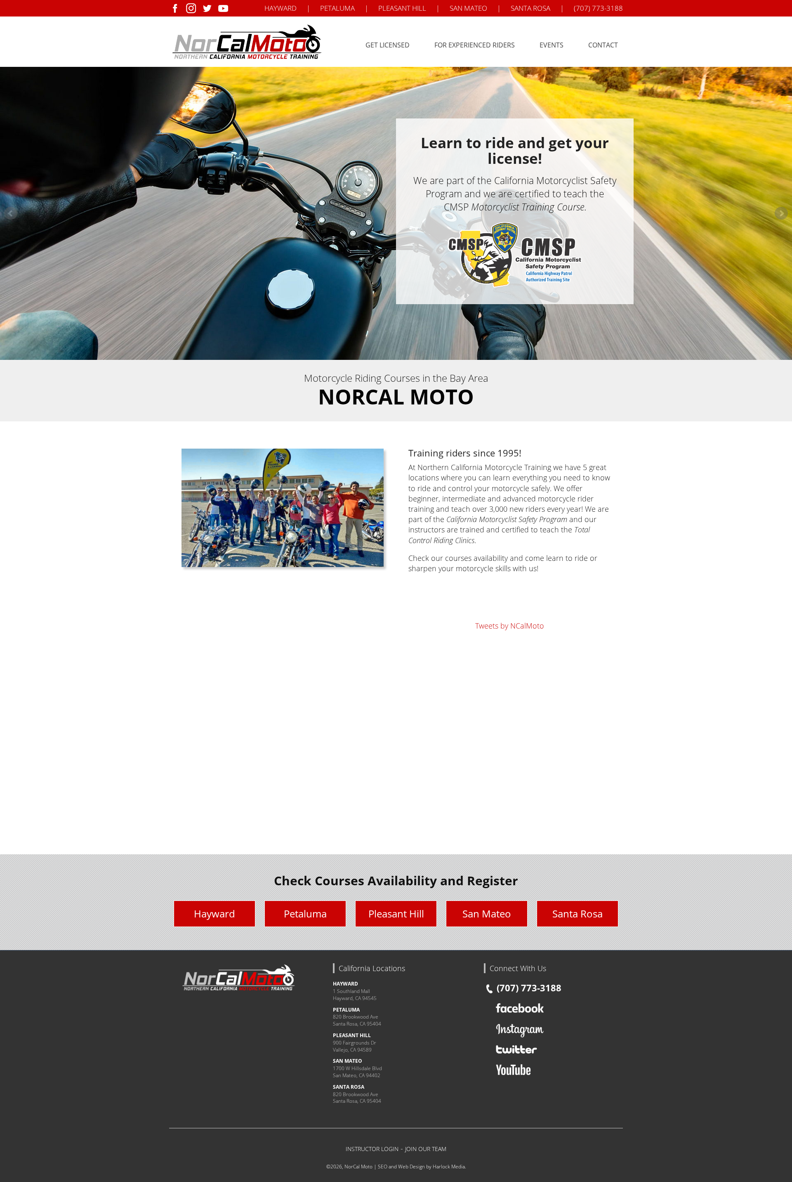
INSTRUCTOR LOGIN (372, 1149)
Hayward (214, 913)
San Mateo (486, 913)
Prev (10, 213)
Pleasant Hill (396, 913)
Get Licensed (387, 44)
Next (781, 213)
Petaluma (305, 913)
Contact (603, 44)
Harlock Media (449, 1166)
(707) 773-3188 (598, 8)
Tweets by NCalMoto (509, 626)
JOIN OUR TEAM (425, 1149)
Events (551, 44)
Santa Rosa (577, 913)
